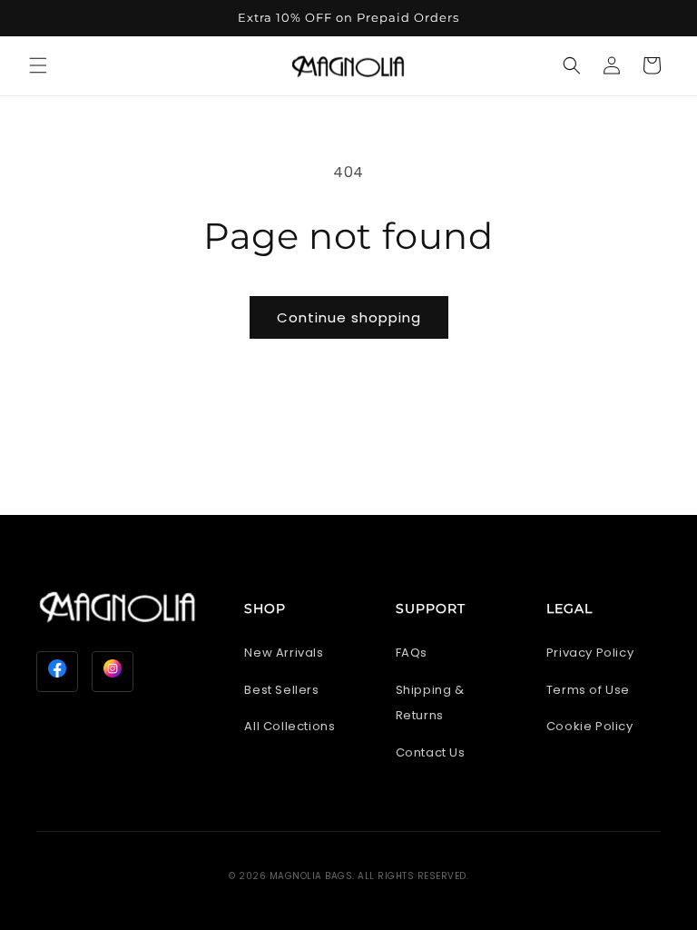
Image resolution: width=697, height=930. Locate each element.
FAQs (411, 652)
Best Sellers (281, 689)
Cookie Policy (589, 726)
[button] (38, 65)
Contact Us (431, 752)
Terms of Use (588, 689)
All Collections (289, 726)
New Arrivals (283, 652)
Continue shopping (349, 317)
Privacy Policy (589, 652)
